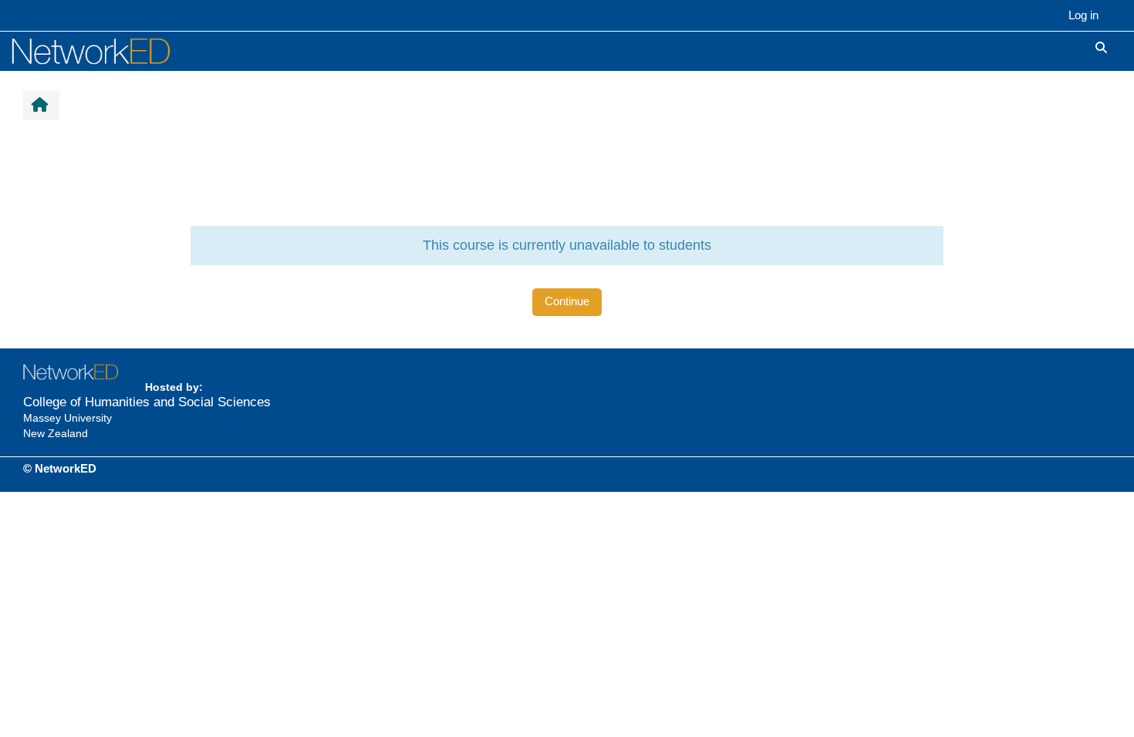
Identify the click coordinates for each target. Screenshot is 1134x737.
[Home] (108, 50)
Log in (1083, 15)
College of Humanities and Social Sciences (147, 402)
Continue (567, 301)
